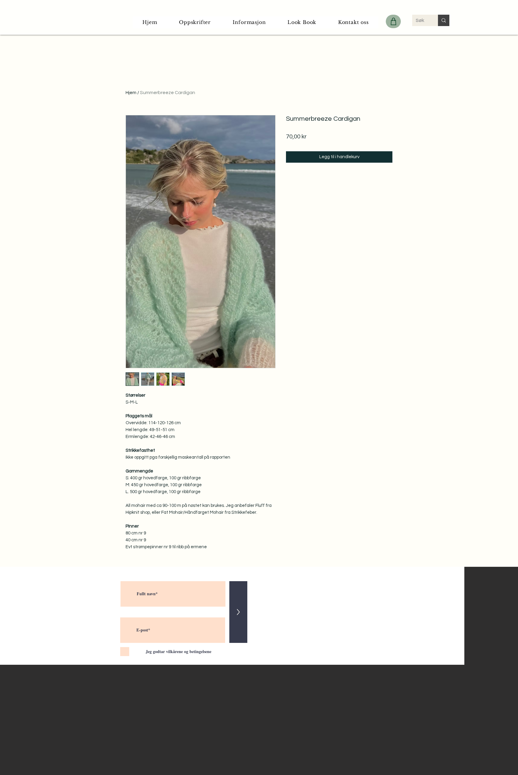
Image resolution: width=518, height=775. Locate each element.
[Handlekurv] (393, 21)
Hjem (131, 92)
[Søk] (443, 20)
